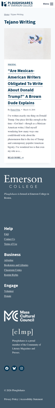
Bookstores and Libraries (16, 265)
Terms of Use (10, 243)
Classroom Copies (13, 269)
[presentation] (27, 43)
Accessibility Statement (31, 399)
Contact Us (9, 239)
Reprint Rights (11, 274)
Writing (12, 64)
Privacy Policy (11, 399)
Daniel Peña (15, 109)
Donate (7, 295)
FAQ (6, 234)
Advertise (8, 260)
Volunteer (9, 291)
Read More (16, 157)
